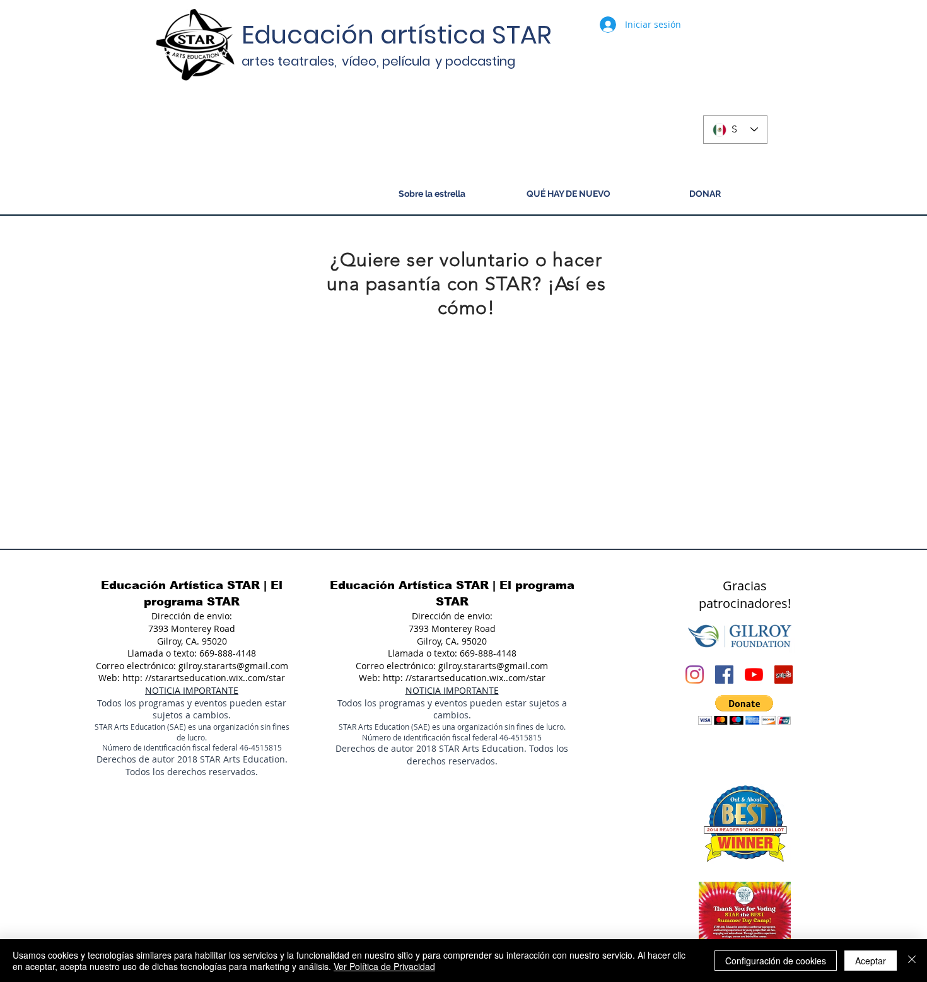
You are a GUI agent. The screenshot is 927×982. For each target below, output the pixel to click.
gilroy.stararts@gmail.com (233, 666)
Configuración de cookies (775, 960)
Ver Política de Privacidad (384, 966)
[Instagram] (694, 674)
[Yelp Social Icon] (783, 674)
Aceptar (870, 960)
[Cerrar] (911, 960)
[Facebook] (724, 674)
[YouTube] (754, 674)
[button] (744, 710)
